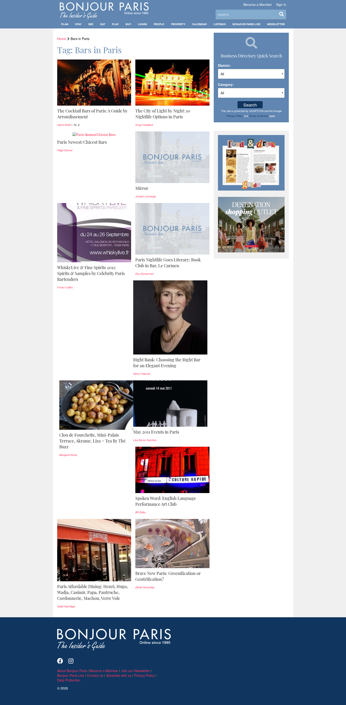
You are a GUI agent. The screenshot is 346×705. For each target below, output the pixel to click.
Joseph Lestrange (145, 196)
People (159, 24)
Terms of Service (258, 116)
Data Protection (68, 680)
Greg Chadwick (144, 125)
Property (178, 24)
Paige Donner (65, 150)
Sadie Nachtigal (66, 606)
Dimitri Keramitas (145, 587)
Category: (226, 84)
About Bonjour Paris (72, 670)
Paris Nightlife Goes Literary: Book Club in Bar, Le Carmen (168, 262)
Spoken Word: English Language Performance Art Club (165, 501)
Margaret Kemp (68, 455)
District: (224, 65)
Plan (64, 24)
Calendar (199, 24)
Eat (102, 24)
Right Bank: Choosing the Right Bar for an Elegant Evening (166, 362)
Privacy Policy (235, 116)
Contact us (95, 675)
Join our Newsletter (135, 670)
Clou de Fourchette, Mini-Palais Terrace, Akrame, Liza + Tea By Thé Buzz (92, 441)
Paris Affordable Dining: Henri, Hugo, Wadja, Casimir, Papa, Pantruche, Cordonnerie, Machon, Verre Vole (92, 592)
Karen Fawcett (141, 373)
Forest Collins (65, 287)
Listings (220, 24)
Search (250, 105)
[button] (94, 114)
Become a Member (257, 4)
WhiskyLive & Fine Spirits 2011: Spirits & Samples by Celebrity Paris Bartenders (91, 273)
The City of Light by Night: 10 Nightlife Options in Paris (162, 113)
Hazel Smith (64, 125)
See (90, 24)
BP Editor (140, 512)
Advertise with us (118, 675)
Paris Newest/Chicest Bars (82, 142)
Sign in (281, 4)
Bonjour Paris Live (246, 24)
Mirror (141, 188)
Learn (142, 24)
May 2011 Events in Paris (156, 432)
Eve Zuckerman (144, 273)
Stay (78, 24)
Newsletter (276, 24)
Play (115, 24)
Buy (128, 24)
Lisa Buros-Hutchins (145, 440)
